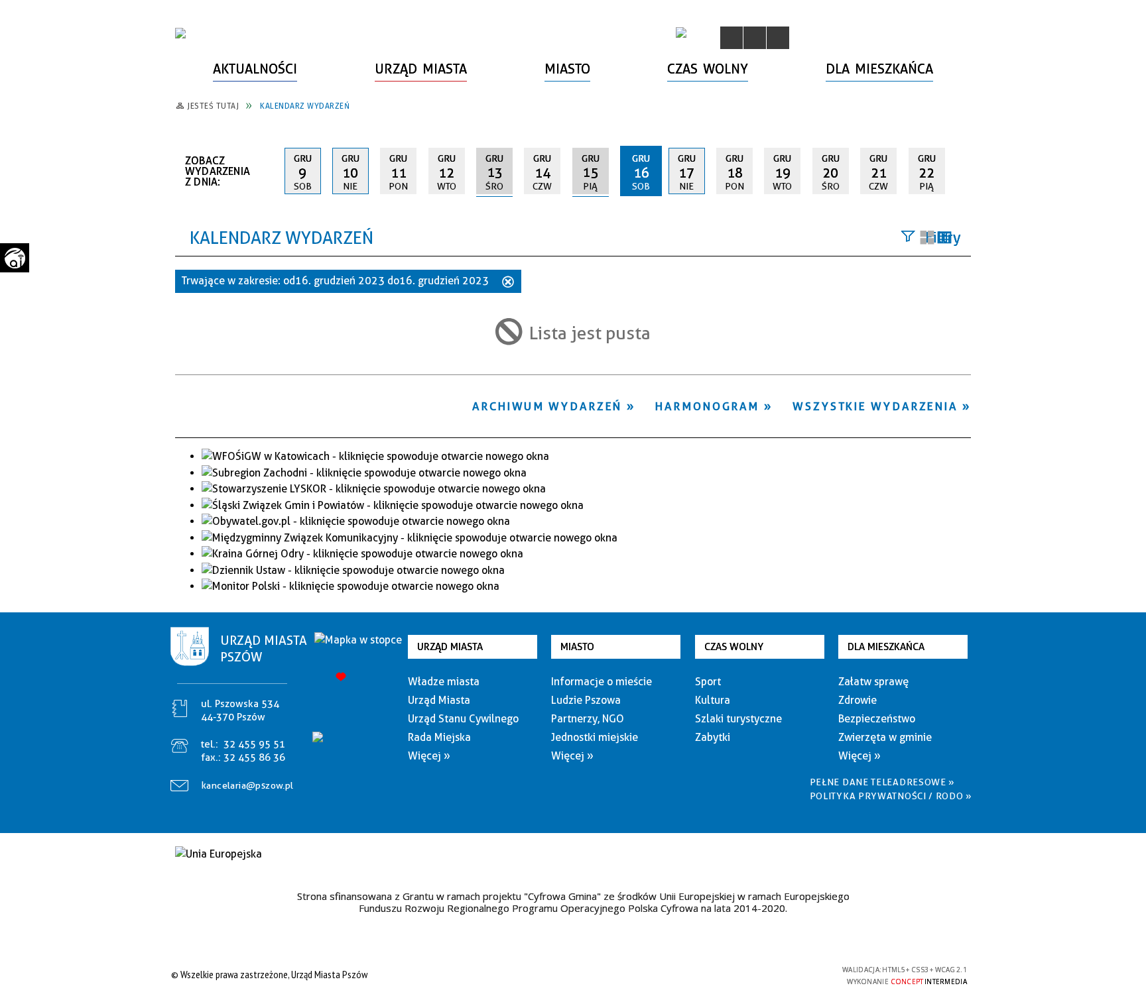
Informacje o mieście (601, 681)
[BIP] (681, 32)
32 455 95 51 (254, 744)
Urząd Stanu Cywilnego (463, 718)
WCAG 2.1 (800, 974)
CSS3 (758, 974)
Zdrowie (857, 700)
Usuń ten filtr (508, 283)
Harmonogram (707, 406)
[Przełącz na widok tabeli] (944, 238)
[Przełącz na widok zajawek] (927, 238)
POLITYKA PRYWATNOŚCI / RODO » (891, 796)
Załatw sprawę (873, 681)
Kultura (712, 700)
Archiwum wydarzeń (547, 406)
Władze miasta (443, 681)
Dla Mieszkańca (886, 647)
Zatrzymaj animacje (731, 38)
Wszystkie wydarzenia (875, 406)
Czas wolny (733, 647)
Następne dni (964, 170)
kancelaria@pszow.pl (248, 785)
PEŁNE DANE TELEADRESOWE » (883, 782)
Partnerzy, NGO (587, 718)
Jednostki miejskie (594, 737)
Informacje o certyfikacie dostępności (569, 976)
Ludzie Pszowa (586, 700)
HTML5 (739, 974)
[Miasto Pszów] (180, 33)
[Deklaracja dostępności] (778, 38)
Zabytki (712, 737)
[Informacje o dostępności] (754, 38)
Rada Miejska (439, 737)
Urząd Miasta (450, 647)
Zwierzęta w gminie (885, 737)
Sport (708, 681)
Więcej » (429, 756)
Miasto (577, 647)
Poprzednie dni (269, 171)
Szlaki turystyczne (738, 718)
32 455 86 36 (254, 757)
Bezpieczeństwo (876, 718)
